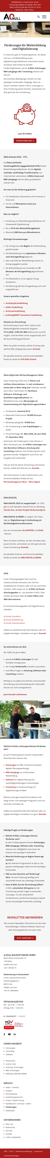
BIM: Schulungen (13, 1070)
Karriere (9, 1131)
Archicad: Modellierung (13, 620)
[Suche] (37, 17)
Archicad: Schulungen (15, 1067)
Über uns (9, 1124)
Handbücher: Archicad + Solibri (18, 1103)
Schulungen (10, 1048)
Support (9, 1091)
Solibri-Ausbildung (14, 307)
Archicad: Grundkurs (12, 616)
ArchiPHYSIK (28, 530)
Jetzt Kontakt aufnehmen (15, 694)
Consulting (10, 1051)
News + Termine (12, 1087)
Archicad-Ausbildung (15, 311)
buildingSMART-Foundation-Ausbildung (24, 315)
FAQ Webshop (11, 1094)
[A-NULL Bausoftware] (12, 17)
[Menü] (43, 17)
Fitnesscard (10, 1061)
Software (9, 1054)
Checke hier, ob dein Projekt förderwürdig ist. (25, 510)
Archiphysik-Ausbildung (17, 303)
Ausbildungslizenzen (14, 1097)
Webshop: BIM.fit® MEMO (16, 1074)
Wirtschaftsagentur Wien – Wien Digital (22, 482)
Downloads (10, 1110)
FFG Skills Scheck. (29, 359)
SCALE (40, 530)
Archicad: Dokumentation (14, 623)
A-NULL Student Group (15, 1100)
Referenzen (10, 1127)
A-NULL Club (11, 1064)
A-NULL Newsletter (13, 1137)
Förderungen (11, 1107)
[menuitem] (37, 17)
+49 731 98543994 (11, 990)
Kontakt (36, 349)
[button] (11, 1156)
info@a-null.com (10, 964)
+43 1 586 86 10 (10, 968)
